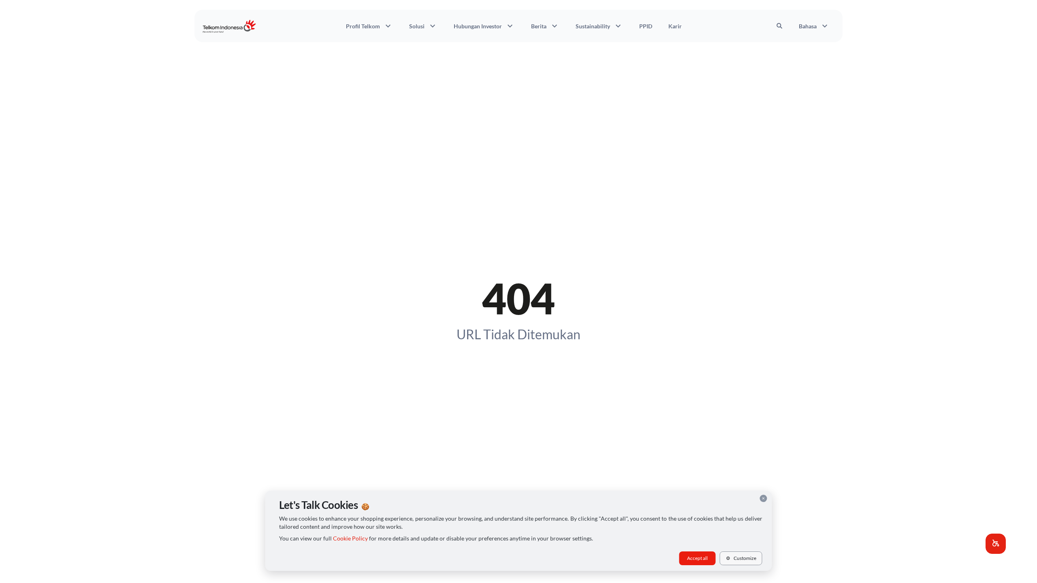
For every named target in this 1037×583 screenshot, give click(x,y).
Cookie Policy (350, 538)
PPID (645, 26)
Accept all (697, 558)
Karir (675, 26)
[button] (996, 544)
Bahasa (814, 26)
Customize (741, 558)
